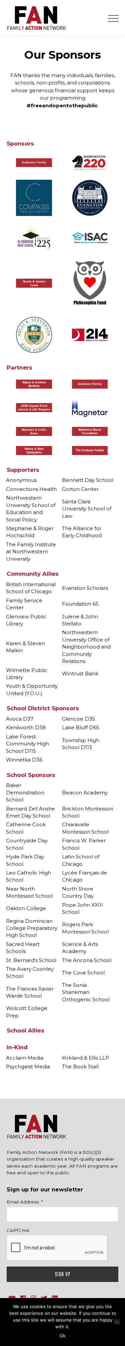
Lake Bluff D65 (80, 727)
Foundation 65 (80, 604)
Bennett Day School (87, 480)
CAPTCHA (18, 1230)
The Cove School (83, 972)
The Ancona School (86, 960)
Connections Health (31, 489)
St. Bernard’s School (31, 960)
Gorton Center (80, 489)
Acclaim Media (24, 1058)
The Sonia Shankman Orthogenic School (86, 992)
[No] (116, 1321)
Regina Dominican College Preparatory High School (31, 928)
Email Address (25, 1201)
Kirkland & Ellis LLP (85, 1058)
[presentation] (57, 1248)
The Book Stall (80, 1066)
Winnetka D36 (24, 759)
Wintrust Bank (80, 673)
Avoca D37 (19, 719)
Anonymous (21, 480)
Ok (62, 1335)
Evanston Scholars (85, 588)
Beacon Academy (85, 792)
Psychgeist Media (28, 1066)
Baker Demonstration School (25, 792)
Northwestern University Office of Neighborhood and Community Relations (86, 646)
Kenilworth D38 (26, 727)
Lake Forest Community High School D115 (27, 743)
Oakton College (26, 908)
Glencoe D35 (78, 719)
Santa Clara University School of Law (86, 508)
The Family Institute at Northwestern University (31, 551)
